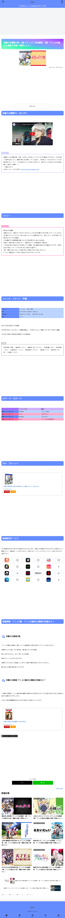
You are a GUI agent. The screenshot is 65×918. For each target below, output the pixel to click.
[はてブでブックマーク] (54, 618)
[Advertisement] (32, 21)
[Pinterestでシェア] (25, 623)
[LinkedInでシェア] (40, 623)
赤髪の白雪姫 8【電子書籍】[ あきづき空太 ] (15, 721)
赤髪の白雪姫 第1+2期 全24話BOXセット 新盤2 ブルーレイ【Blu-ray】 (21, 486)
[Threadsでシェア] (25, 618)
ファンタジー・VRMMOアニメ (10, 736)
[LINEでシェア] (11, 623)
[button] (60, 491)
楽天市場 (7, 726)
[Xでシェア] (11, 614)
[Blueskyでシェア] (40, 614)
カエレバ (10, 724)
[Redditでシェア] (40, 618)
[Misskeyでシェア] (54, 614)
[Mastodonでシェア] (25, 614)
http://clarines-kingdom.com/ (30, 169)
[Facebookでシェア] (11, 618)
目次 (30, 106)
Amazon (13, 726)
